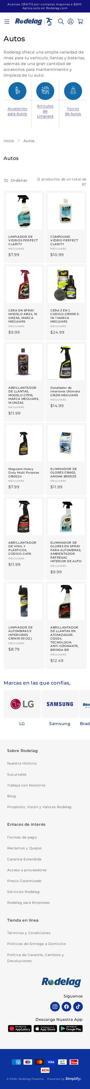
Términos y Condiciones (28, 933)
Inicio (9, 141)
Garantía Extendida (24, 859)
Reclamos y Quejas (24, 848)
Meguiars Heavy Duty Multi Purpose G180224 (23, 472)
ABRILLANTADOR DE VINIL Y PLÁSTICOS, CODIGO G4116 (22, 548)
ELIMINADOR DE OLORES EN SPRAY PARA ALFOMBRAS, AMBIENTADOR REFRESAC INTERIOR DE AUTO (66, 552)
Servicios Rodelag (23, 892)
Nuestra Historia (22, 763)
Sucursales (17, 774)
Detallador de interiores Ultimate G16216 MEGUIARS (65, 391)
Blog (11, 796)
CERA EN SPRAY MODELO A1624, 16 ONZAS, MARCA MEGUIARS (22, 315)
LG (22, 723)
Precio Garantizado (24, 881)
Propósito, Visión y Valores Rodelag (39, 807)
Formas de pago (22, 837)
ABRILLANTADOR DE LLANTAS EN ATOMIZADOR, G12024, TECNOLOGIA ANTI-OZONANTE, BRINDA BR (64, 638)
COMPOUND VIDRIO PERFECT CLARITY (64, 240)
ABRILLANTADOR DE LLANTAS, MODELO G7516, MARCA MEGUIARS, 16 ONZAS (23, 395)
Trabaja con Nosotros (26, 785)
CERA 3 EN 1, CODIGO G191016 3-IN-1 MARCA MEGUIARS (65, 315)
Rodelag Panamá (30, 1079)
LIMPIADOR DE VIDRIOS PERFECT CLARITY (23, 240)
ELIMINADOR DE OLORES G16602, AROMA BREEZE (63, 472)
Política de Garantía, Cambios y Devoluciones (35, 958)
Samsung (59, 723)
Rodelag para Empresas (28, 902)
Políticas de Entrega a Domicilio (36, 944)
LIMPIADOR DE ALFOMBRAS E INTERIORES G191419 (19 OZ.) (20, 632)
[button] (7, 21)
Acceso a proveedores (27, 870)
